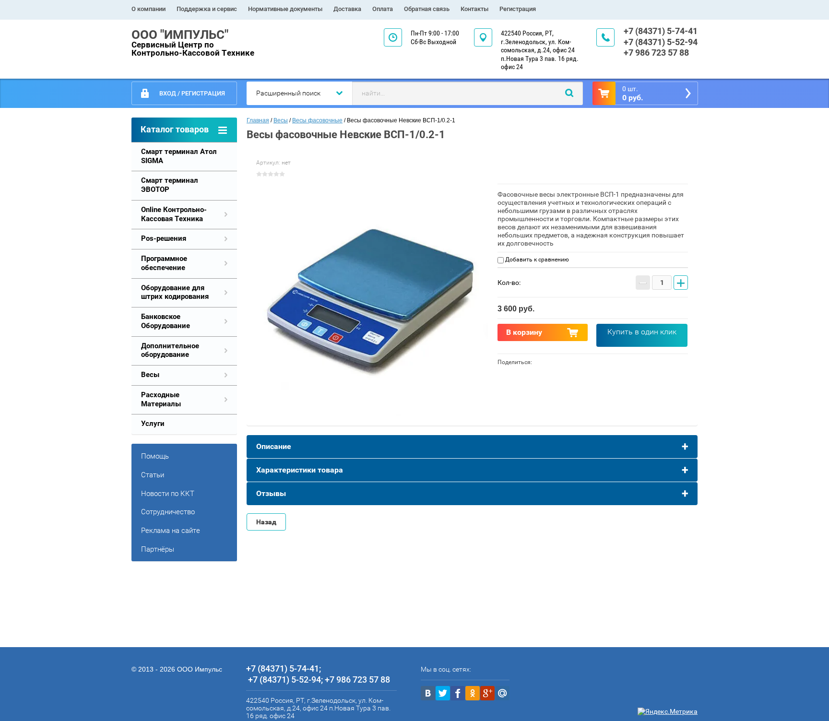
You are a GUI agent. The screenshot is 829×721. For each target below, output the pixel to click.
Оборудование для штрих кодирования (175, 292)
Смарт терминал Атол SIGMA (179, 156)
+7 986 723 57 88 (656, 52)
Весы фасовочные (317, 120)
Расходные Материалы (161, 399)
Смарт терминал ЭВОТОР (169, 185)
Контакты (474, 8)
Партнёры (157, 549)
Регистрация (517, 8)
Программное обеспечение (164, 263)
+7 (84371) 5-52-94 (661, 42)
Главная (258, 120)
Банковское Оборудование (165, 321)
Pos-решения (163, 238)
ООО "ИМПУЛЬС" (179, 34)
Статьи (152, 475)
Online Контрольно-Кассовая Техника (174, 214)
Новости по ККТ (167, 493)
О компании (148, 8)
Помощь (155, 456)
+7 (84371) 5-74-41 (661, 31)
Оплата (382, 8)
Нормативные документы (285, 8)
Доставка (347, 8)
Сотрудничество (168, 512)
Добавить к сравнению (536, 259)
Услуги (153, 423)
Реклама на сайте (170, 530)
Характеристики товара (299, 469)
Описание (273, 446)
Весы (150, 374)
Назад (266, 522)
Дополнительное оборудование (170, 350)
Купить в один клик (641, 331)
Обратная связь (427, 8)
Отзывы (271, 493)
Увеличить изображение (372, 299)
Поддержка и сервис (207, 8)
